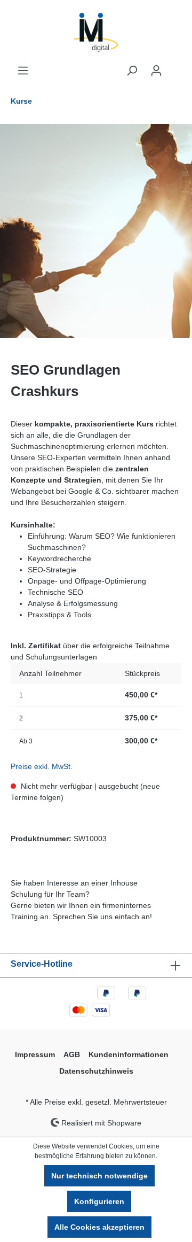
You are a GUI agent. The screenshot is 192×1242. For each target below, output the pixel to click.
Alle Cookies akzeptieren (99, 1227)
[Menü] (23, 70)
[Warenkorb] (175, 66)
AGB (71, 1054)
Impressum (35, 1054)
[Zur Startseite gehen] (96, 32)
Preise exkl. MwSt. (42, 766)
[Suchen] (131, 70)
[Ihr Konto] (156, 70)
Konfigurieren (99, 1201)
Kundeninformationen (129, 1054)
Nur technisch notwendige (99, 1175)
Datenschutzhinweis (96, 1071)
